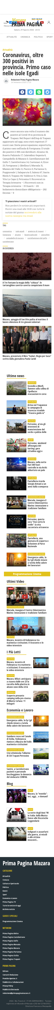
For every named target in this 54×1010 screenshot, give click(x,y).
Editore (5, 971)
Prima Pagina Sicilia (11, 955)
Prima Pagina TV (9, 902)
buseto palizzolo (31, 234)
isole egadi (20, 231)
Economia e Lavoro (10, 898)
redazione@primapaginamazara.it (16, 993)
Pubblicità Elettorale (11, 989)
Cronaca (25, 37)
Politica (38, 37)
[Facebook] (22, 92)
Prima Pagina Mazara (11, 948)
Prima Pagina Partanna (12, 952)
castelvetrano (8, 241)
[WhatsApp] (39, 92)
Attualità (12, 37)
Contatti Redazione (10, 974)
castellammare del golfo (37, 238)
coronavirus (7, 231)
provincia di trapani (36, 231)
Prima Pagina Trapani (11, 959)
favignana (7, 234)
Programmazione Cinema (13, 921)
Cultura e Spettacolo (11, 883)
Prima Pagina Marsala (11, 944)
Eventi (5, 891)
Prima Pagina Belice (10, 933)
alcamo (18, 234)
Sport (5, 894)
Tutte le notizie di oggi (12, 905)
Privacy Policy (8, 986)
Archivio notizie (9, 909)
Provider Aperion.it (10, 978)
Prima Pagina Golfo (10, 940)
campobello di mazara (15, 238)
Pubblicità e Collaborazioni (13, 982)
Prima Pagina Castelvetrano (14, 937)
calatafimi (45, 234)
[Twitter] (30, 92)
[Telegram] (47, 92)
